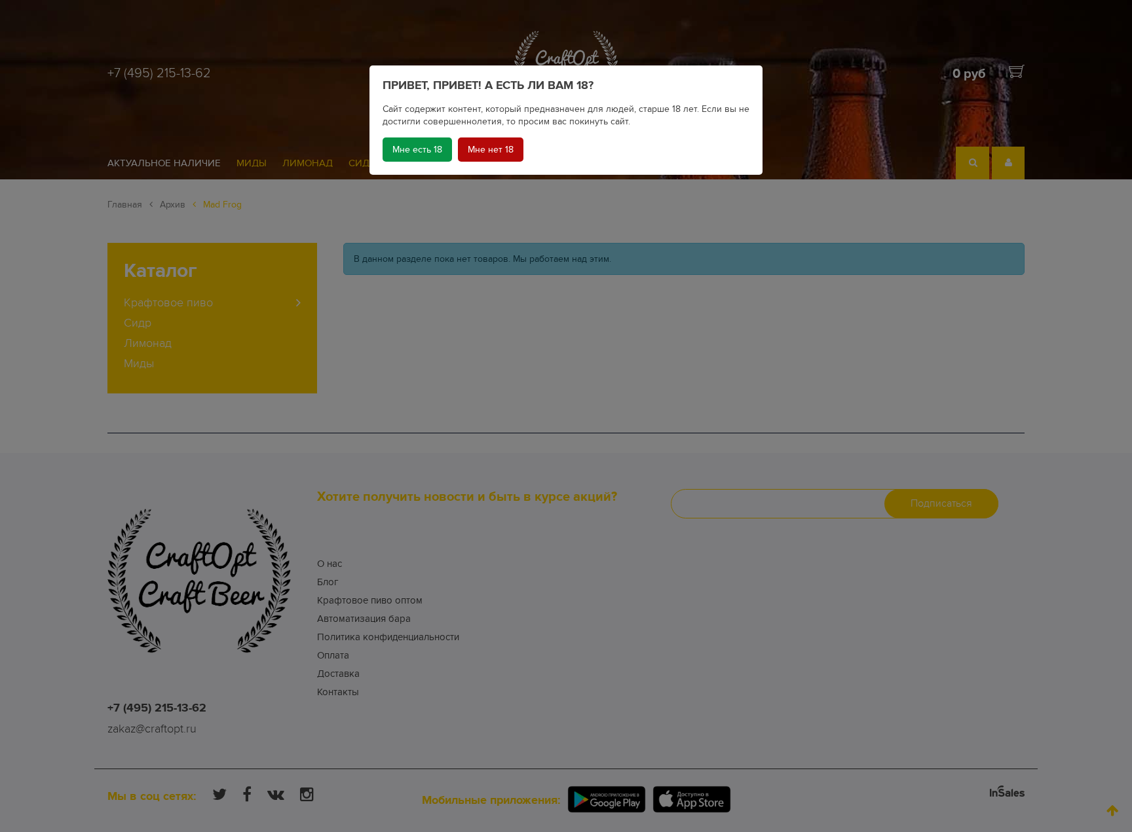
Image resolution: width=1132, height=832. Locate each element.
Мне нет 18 (491, 149)
